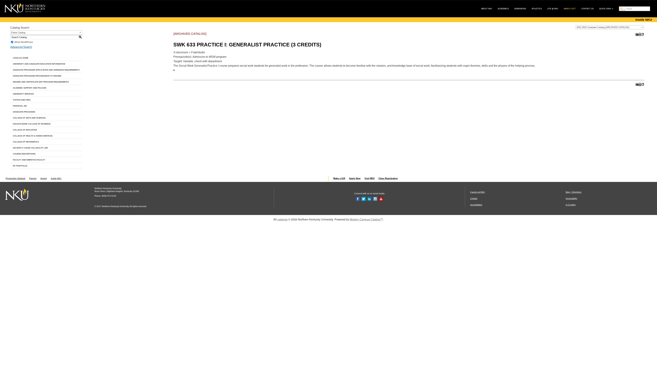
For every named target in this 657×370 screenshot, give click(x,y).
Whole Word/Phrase (23, 42)
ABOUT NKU (486, 9)
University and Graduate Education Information (39, 64)
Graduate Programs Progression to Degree (37, 76)
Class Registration (388, 178)
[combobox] (610, 27)
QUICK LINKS (605, 9)
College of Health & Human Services (33, 136)
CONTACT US (587, 9)
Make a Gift (339, 178)
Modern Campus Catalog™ (366, 219)
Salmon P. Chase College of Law (30, 148)
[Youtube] (381, 199)
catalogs (282, 219)
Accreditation (476, 205)
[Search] (622, 9)
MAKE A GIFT (570, 9)
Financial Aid (20, 106)
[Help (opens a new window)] (642, 34)
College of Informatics (26, 142)
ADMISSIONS (520, 9)
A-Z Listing (571, 205)
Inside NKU (56, 178)
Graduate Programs (24, 112)
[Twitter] (363, 199)
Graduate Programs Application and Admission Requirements (46, 70)
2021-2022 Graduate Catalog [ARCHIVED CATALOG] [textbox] (603, 27)
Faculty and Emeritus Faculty (29, 160)
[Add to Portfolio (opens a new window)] (636, 34)
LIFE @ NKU (552, 9)
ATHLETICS (537, 9)
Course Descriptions (24, 154)
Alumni (43, 178)
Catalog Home (20, 58)
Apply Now (354, 178)
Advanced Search (21, 47)
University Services (23, 94)
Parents (32, 178)
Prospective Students (15, 178)
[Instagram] (375, 199)
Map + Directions (573, 192)
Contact (473, 198)
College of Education (25, 130)
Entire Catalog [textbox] (18, 32)
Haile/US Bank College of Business (31, 124)
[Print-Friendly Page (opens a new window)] (639, 34)
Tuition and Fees (21, 100)
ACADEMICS (503, 9)
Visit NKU (369, 178)
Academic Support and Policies (29, 88)
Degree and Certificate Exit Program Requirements (41, 82)
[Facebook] (358, 199)
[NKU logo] (25, 8)
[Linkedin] (369, 199)
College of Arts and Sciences (29, 118)
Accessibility (571, 198)
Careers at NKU (477, 192)
